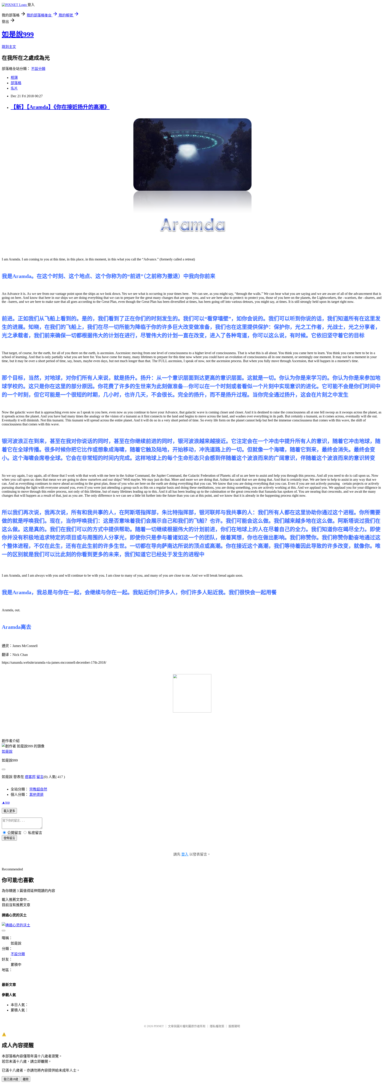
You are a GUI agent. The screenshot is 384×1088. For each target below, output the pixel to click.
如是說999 (18, 34)
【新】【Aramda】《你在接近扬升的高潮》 (60, 107)
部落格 (16, 83)
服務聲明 (234, 1026)
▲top (6, 802)
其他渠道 (36, 794)
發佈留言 (9, 838)
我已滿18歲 (11, 1079)
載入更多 (9, 811)
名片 (14, 88)
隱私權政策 (217, 1026)
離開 (25, 1079)
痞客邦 (30, 777)
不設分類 (38, 69)
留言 (40, 777)
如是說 (7, 751)
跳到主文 (9, 47)
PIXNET (159, 1026)
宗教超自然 (38, 789)
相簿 (14, 77)
